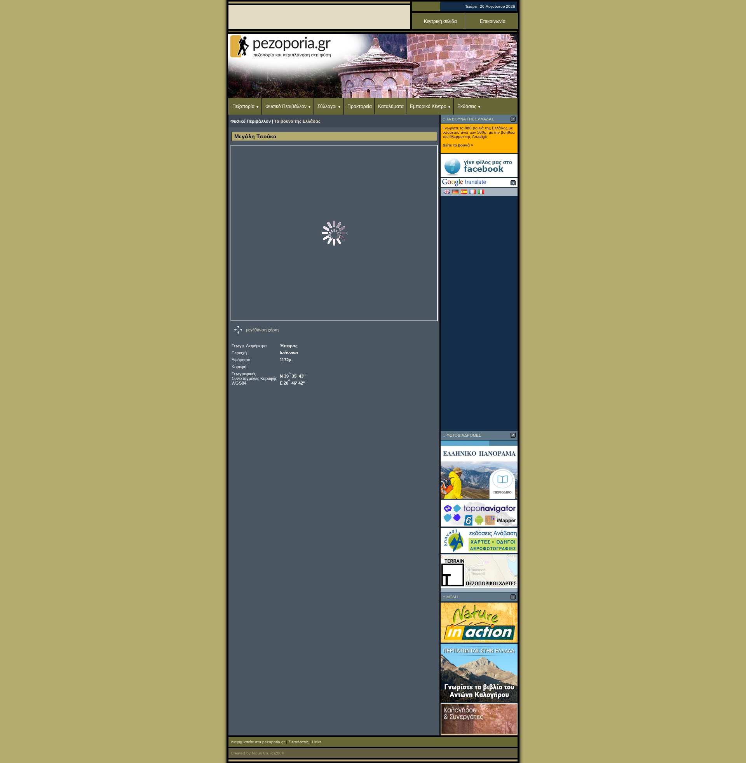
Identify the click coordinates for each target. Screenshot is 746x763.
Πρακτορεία (359, 106)
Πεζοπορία (243, 106)
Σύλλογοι (326, 106)
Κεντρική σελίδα (440, 21)
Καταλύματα (391, 106)
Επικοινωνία (492, 21)
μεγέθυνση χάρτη (262, 329)
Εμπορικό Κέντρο (428, 106)
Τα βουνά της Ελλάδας (297, 121)
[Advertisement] (479, 313)
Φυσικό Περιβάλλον (286, 106)
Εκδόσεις (466, 106)
